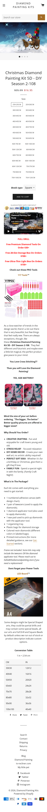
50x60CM (17, 138)
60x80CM (30, 155)
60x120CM (17, 166)
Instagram (25, 784)
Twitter (25, 777)
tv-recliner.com (23, 763)
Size (23, 99)
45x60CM (17, 132)
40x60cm (17, 127)
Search (23, 734)
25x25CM (17, 104)
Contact (23, 738)
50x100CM (30, 144)
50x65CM (30, 138)
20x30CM (30, 104)
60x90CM (16, 160)
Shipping (23, 742)
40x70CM (30, 127)
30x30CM (17, 110)
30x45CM (17, 116)
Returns (23, 746)
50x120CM (17, 149)
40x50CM (30, 121)
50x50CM (30, 132)
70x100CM (16, 177)
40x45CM (17, 121)
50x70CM (16, 144)
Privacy (23, 750)
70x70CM (30, 166)
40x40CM (30, 116)
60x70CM (17, 155)
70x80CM (17, 172)
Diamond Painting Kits (23, 5)
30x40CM (30, 110)
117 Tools (22, 275)
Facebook (25, 773)
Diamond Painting (23, 759)
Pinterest (25, 780)
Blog (23, 755)
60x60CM (30, 149)
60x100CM (30, 160)
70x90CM (30, 172)
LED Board (22, 573)
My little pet (23, 767)
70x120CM (30, 177)
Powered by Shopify (23, 793)
